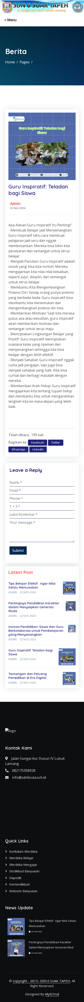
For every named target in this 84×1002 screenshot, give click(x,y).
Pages (25, 62)
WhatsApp (18, 449)
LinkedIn (38, 449)
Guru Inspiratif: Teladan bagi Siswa (30, 652)
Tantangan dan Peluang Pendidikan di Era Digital (27, 676)
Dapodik (15, 878)
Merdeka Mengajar (23, 864)
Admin (15, 203)
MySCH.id (52, 994)
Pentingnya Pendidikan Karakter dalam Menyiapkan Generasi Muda (33, 607)
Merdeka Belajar (21, 858)
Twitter (55, 442)
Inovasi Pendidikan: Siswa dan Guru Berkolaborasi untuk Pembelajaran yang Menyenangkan (36, 631)
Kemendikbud (19, 884)
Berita (39, 62)
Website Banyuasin (23, 891)
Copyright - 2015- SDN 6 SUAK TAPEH (41, 981)
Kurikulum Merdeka (23, 851)
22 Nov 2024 (28, 592)
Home (10, 62)
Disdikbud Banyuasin (24, 871)
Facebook (37, 442)
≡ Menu (10, 20)
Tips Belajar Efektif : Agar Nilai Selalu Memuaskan (31, 585)
